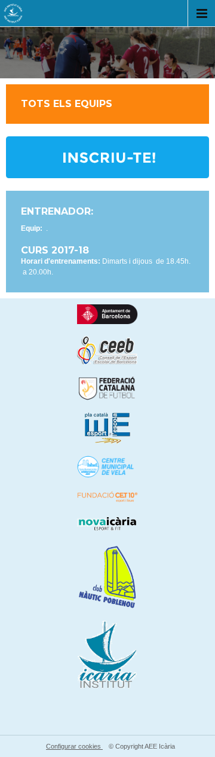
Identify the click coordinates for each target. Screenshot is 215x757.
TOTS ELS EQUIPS (66, 104)
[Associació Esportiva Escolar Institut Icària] (13, 15)
